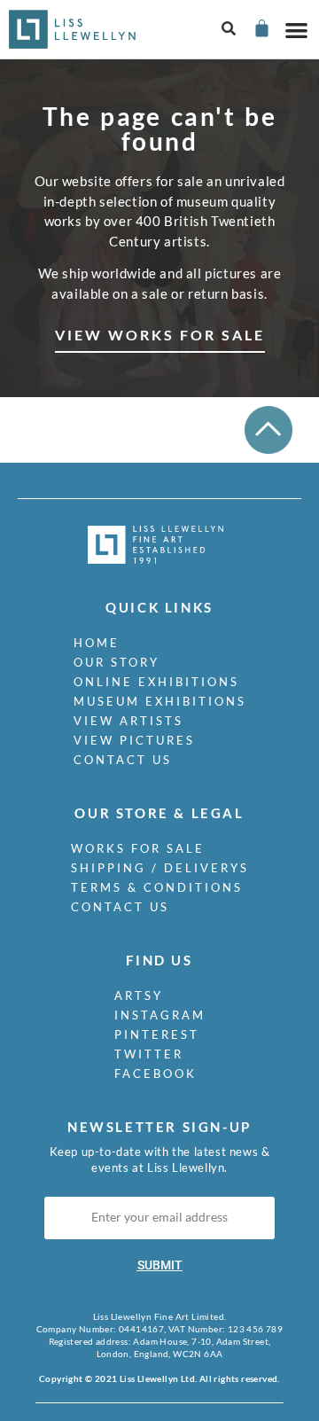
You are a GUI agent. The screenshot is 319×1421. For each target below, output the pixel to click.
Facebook (155, 1073)
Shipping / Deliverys (160, 868)
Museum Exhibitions (160, 701)
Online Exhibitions (156, 682)
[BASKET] (261, 28)
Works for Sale (138, 848)
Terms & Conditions (157, 887)
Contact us (123, 760)
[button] (229, 29)
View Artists (128, 721)
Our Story (117, 662)
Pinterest (156, 1034)
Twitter (148, 1054)
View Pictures (134, 740)
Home (97, 643)
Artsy (138, 995)
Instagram (160, 1015)
